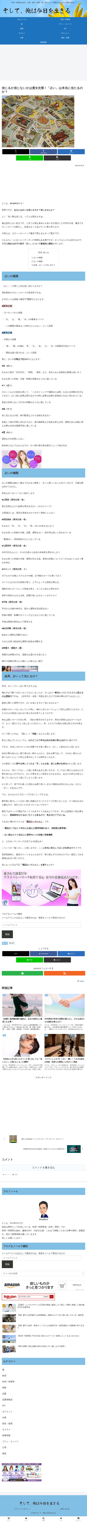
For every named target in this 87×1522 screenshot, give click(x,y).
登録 (7, 934)
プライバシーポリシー (22, 1509)
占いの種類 (38, 261)
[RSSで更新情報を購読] (64, 973)
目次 (40, 252)
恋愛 (5, 943)
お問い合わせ (65, 1509)
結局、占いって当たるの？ (44, 265)
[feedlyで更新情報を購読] (22, 973)
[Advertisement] (43, 63)
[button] (57, 158)
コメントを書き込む (43, 1167)
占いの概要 (38, 258)
